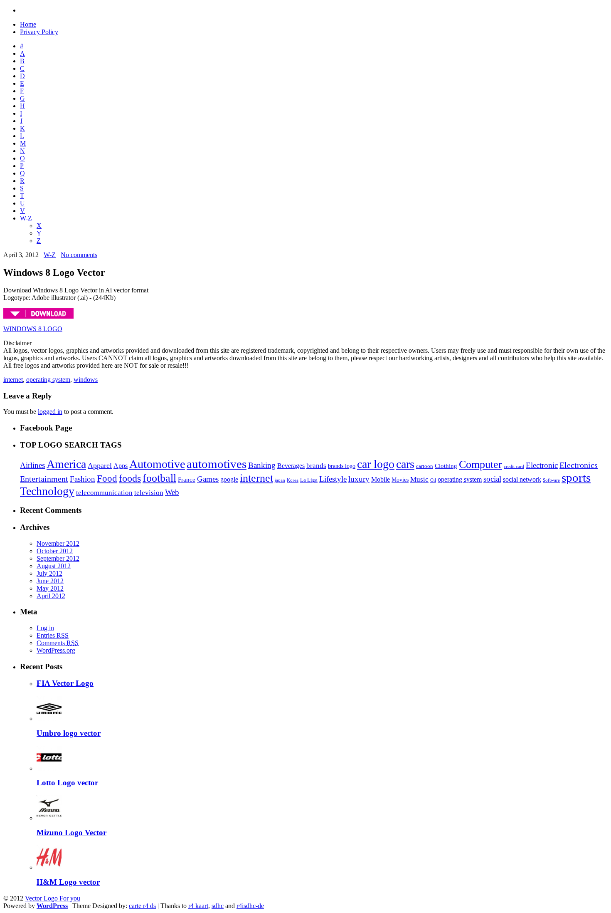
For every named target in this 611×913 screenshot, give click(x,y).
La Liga (309, 480)
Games (208, 479)
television (148, 492)
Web (172, 492)
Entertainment (44, 478)
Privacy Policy (39, 31)
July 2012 (49, 573)
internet (13, 379)
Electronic (542, 465)
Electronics (578, 465)
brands (316, 465)
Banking (262, 465)
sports (576, 477)
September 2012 (58, 558)
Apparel (100, 465)
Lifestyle (333, 479)
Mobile (380, 479)
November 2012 (58, 543)
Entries (53, 635)
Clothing (446, 466)
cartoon (424, 466)
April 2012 (51, 595)
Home (28, 24)
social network (522, 479)
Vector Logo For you (52, 898)
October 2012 (55, 550)
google (229, 479)
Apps (120, 466)
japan (280, 480)
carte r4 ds (142, 905)
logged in (50, 411)
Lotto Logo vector (67, 782)
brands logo (341, 466)
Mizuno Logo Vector (71, 832)
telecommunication (104, 492)
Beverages (291, 466)
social (492, 479)
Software (551, 480)
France (186, 479)
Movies (400, 480)
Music (419, 479)
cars (405, 464)
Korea (292, 480)
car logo (375, 464)
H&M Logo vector (68, 882)
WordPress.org (56, 650)
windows (86, 379)
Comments (58, 642)
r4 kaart (198, 905)
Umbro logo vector (69, 733)
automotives (216, 463)
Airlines (32, 465)
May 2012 (50, 588)
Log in (45, 627)
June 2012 (50, 580)
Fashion (82, 479)
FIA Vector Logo (65, 683)
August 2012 (54, 565)
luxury (359, 479)
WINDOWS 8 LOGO (32, 328)
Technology (47, 491)
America (66, 464)
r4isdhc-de (250, 905)
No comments (79, 254)
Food (107, 478)
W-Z (26, 218)
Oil (433, 480)
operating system (48, 379)
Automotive (157, 464)
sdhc (218, 905)
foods (130, 478)
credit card (514, 466)
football (159, 478)
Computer (480, 464)
